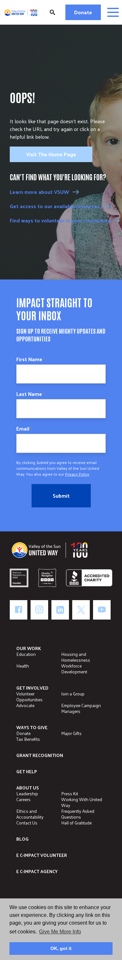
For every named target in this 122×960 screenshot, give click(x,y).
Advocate (25, 705)
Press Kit (69, 793)
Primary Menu (113, 12)
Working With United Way (81, 802)
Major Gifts (71, 733)
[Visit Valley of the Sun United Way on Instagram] (39, 610)
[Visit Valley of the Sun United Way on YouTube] (102, 610)
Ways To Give (31, 727)
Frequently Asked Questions (77, 814)
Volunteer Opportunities (29, 697)
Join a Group (73, 694)
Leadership (27, 793)
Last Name (30, 394)
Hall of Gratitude (76, 823)
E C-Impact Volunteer (41, 855)
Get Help (26, 771)
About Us (27, 788)
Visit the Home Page (51, 154)
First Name (30, 359)
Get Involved (32, 688)
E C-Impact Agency (37, 871)
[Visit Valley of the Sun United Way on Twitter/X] (81, 610)
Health (22, 666)
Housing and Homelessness (75, 657)
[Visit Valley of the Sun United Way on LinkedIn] (60, 610)
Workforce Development (74, 669)
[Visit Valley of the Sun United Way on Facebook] (18, 610)
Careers (23, 799)
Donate (83, 12)
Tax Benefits (28, 739)
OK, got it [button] (61, 948)
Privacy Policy (77, 474)
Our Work (28, 648)
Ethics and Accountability (30, 814)
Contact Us (26, 823)
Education (26, 654)
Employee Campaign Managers (81, 708)
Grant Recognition (39, 755)
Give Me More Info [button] (60, 931)
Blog (22, 839)
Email (24, 428)
